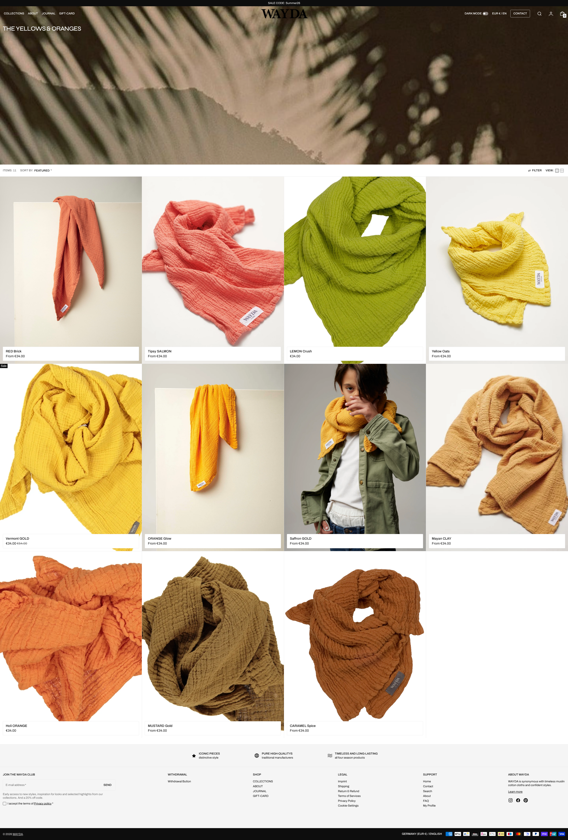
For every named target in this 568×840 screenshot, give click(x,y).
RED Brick (14, 351)
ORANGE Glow (159, 538)
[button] (539, 13)
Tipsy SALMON (159, 351)
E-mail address (15, 784)
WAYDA (18, 834)
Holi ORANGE (16, 726)
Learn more (515, 791)
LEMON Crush (301, 351)
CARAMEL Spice (303, 726)
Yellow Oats (441, 351)
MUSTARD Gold (160, 726)
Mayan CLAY (441, 538)
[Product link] (71, 270)
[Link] (284, 3)
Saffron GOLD (300, 538)
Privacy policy (43, 803)
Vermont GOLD (17, 538)
